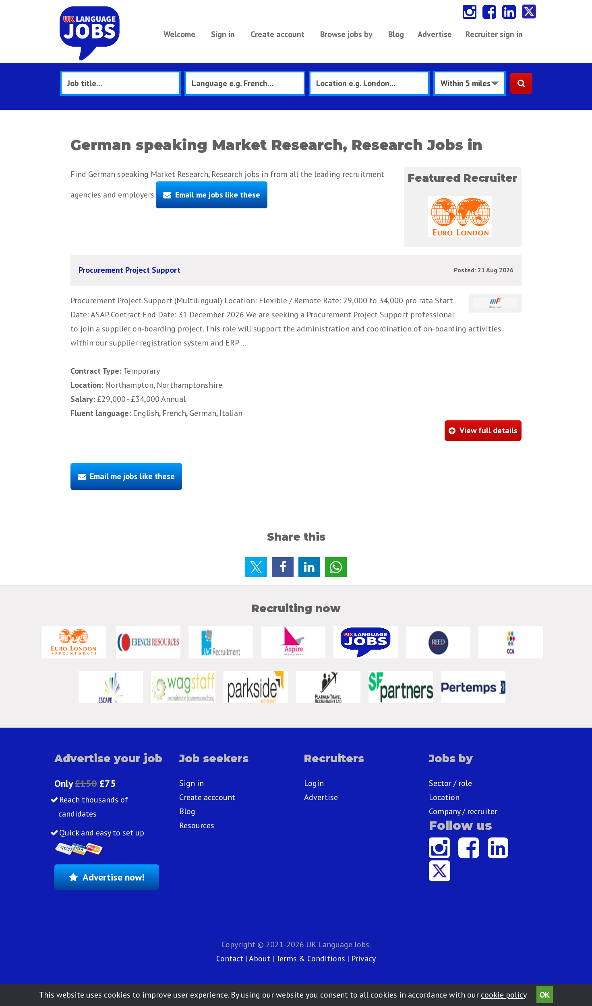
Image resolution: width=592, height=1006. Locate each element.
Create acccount (207, 797)
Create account (277, 34)
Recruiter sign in (494, 34)
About (259, 958)
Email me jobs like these (217, 194)
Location (444, 797)
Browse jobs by (346, 34)
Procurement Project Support (129, 270)
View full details (488, 430)
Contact (230, 958)
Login (314, 783)
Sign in (223, 34)
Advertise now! (114, 877)
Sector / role (450, 783)
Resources (196, 825)
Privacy (363, 958)
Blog (396, 34)
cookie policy (503, 995)
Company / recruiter (463, 811)
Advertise (435, 34)
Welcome (179, 34)
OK (545, 995)
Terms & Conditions (310, 958)
